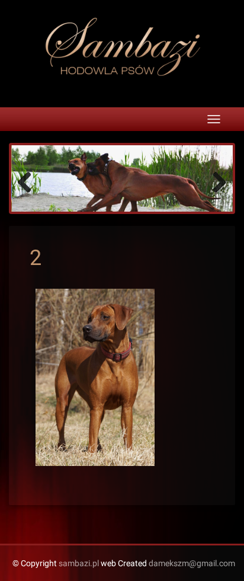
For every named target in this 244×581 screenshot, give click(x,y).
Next (215, 181)
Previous (29, 181)
